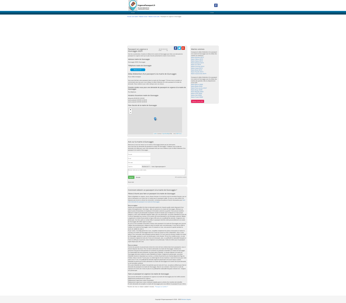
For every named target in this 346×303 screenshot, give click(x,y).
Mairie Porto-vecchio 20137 (199, 88)
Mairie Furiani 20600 (197, 97)
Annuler (138, 177)
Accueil (133, 12)
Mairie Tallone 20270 (197, 59)
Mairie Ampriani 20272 (197, 57)
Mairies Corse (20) (154, 16)
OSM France (179, 133)
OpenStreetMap (165, 133)
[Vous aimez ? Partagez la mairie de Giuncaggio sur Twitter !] (179, 48)
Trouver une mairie (132, 16)
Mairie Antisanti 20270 (197, 63)
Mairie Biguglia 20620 (197, 91)
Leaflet (155, 133)
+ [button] (130, 110)
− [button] (130, 112)
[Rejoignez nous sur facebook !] (216, 5)
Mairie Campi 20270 (197, 68)
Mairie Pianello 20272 (197, 72)
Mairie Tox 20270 (196, 64)
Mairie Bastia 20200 (196, 86)
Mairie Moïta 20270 (196, 70)
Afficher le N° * (138, 69)
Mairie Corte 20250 (196, 93)
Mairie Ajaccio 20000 (197, 84)
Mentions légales (186, 299)
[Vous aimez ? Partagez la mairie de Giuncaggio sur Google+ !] (183, 48)
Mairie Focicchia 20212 (197, 66)
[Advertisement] (173, 31)
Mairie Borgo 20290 (196, 90)
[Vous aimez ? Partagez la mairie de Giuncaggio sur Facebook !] (175, 48)
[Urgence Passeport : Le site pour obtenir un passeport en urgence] (141, 5)
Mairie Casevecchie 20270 (198, 73)
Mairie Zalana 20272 (197, 61)
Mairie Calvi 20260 (196, 95)
